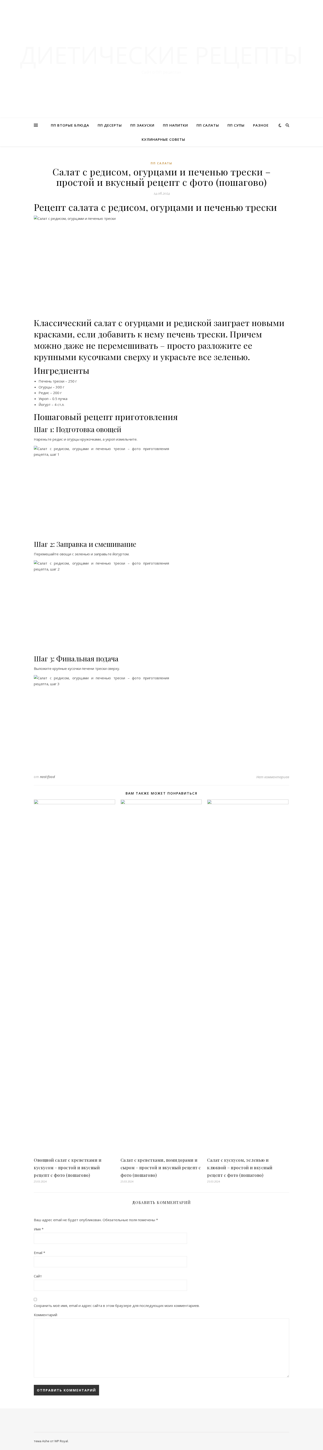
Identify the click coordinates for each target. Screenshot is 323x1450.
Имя (39, 1229)
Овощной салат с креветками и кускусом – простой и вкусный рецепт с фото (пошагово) (67, 1167)
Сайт (38, 1276)
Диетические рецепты (161, 55)
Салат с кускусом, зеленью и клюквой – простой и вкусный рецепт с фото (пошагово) (240, 1167)
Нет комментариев (272, 776)
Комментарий (45, 1314)
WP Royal (61, 1441)
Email (39, 1252)
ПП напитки (175, 125)
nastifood (47, 776)
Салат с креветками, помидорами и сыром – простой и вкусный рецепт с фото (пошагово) (161, 1167)
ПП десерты (110, 125)
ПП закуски (142, 125)
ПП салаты (207, 125)
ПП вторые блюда (70, 125)
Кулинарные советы (163, 139)
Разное (261, 125)
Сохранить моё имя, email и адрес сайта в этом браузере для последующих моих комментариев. (117, 1305)
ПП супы (235, 125)
